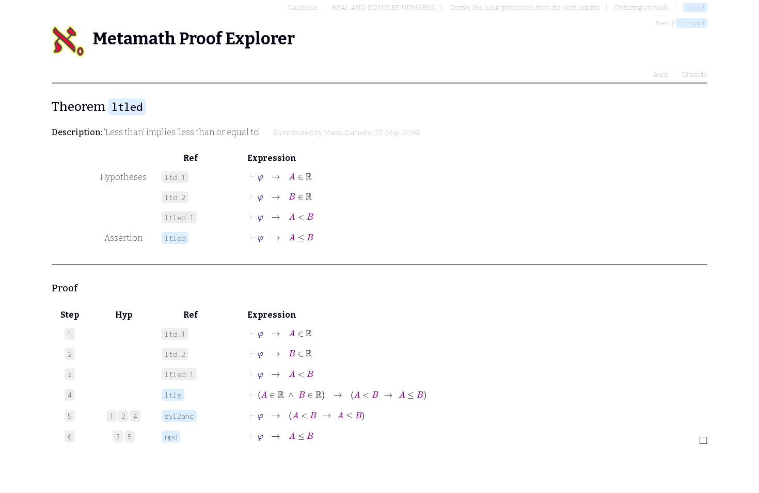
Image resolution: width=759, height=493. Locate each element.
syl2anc (179, 416)
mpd (171, 436)
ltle (173, 394)
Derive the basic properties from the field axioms (525, 7)
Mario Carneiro (348, 133)
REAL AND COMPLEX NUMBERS (383, 7)
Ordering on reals (641, 7)
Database (303, 7)
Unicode (694, 74)
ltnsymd (691, 23)
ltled (695, 7)
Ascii (660, 74)
